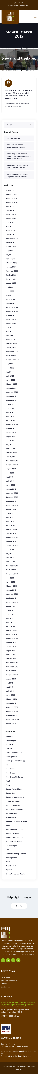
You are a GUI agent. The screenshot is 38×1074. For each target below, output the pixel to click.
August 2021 (11, 323)
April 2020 (10, 376)
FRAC (8, 781)
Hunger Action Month (14, 789)
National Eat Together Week (16, 821)
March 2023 (10, 259)
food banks (10, 769)
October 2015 (11, 501)
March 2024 (10, 231)
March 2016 (10, 485)
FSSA (8, 785)
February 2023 (11, 263)
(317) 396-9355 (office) (10, 1016)
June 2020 (10, 368)
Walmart (9, 870)
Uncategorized (11, 858)
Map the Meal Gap (13, 805)
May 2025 (9, 206)
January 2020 (11, 388)
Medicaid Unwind (12, 813)
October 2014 (11, 542)
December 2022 (12, 271)
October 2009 (11, 715)
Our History (5, 977)
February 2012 (11, 630)
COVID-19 (9, 745)
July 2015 (9, 513)
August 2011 (11, 651)
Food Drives (10, 773)
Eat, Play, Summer (13, 138)
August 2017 (11, 437)
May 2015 (9, 517)
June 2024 (10, 222)
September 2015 (12, 505)
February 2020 (11, 384)
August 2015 (11, 509)
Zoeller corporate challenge (16, 874)
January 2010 (11, 703)
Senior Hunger (11, 846)
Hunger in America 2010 (15, 797)
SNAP (8, 850)
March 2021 (10, 340)
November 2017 (12, 424)
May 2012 (9, 618)
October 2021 (11, 315)
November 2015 (12, 497)
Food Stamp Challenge (14, 777)
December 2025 (12, 198)
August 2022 (11, 283)
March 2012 (10, 626)
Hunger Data (10, 793)
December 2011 (12, 634)
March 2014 (10, 562)
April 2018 (10, 416)
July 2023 (9, 251)
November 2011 (12, 638)
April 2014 (10, 558)
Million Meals (11, 817)
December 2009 (12, 707)
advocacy (9, 737)
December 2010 (12, 663)
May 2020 (10, 372)
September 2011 (12, 647)
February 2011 (11, 659)
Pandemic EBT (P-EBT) (14, 842)
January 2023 (11, 267)
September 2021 (12, 319)
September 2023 (12, 247)
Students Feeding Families (16, 854)
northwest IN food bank (15, 829)
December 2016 (12, 461)
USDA (8, 862)
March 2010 (10, 695)
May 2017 (9, 445)
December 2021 (12, 307)
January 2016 (11, 489)
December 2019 (12, 392)
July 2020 (9, 364)
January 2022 (11, 303)
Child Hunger (11, 741)
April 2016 (10, 481)
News (8, 825)
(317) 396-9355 (19, 3)
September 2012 (12, 602)
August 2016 (11, 469)
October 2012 (11, 598)
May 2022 (9, 295)
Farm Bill (9, 749)
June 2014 (10, 550)
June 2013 (10, 578)
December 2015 (12, 493)
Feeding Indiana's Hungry (15, 761)
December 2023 (12, 239)
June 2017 (10, 441)
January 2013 (11, 590)
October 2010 (11, 671)
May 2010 (9, 687)
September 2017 (12, 432)
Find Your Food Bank (9, 980)
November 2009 (12, 711)
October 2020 (11, 356)
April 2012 (10, 622)
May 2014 (9, 554)
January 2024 (11, 235)
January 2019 (11, 396)
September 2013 (12, 574)
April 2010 (10, 691)
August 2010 (11, 679)
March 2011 (10, 655)
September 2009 (12, 719)
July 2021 (9, 327)
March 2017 (10, 449)
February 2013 (11, 586)
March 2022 (10, 299)
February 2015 (11, 529)
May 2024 (10, 226)
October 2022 (11, 275)
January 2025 (11, 210)
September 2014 (12, 546)
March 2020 (10, 380)
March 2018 (10, 420)
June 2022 (10, 291)
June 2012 (10, 614)
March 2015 (10, 525)
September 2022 (12, 279)
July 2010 (9, 683)
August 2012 (11, 606)
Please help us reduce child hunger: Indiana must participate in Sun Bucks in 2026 (19, 156)
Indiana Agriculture (13, 801)
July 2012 (9, 610)
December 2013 (12, 566)
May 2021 (9, 332)
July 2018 (9, 404)
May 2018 (9, 412)
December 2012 (12, 594)
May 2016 (9, 477)
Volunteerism (11, 866)
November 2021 (12, 311)
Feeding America (12, 757)
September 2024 (12, 214)
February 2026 (11, 194)
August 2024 (11, 218)
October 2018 (11, 400)
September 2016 (12, 465)
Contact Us (5, 987)
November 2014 (12, 537)
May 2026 (9, 190)
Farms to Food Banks (14, 753)
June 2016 (10, 473)
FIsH (7, 765)
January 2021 (11, 348)
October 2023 (11, 243)
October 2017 (11, 428)
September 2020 (12, 360)
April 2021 (10, 336)
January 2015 (11, 533)
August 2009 (11, 723)
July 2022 (9, 287)
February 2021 (11, 344)
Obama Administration (14, 838)
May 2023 (9, 255)
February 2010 (11, 699)
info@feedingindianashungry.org (19, 5)
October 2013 (11, 570)
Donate (4, 984)
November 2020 (12, 352)
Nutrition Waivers (12, 833)
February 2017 (11, 453)
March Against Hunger (14, 809)
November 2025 (12, 202)
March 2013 (10, 582)
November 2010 (12, 667)
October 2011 (11, 643)
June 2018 (10, 408)
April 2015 (10, 521)
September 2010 (12, 675)
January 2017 (11, 457)
